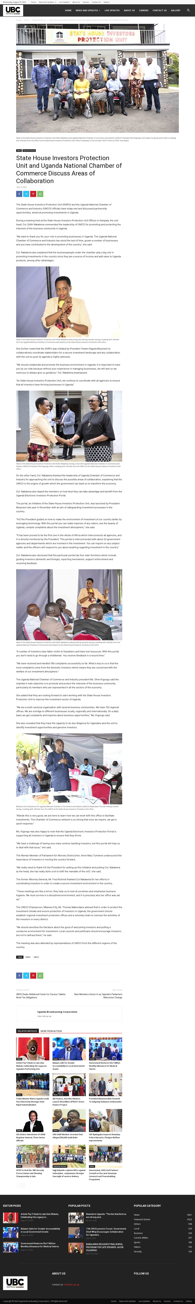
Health (92, 1059)
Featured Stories (39, 20)
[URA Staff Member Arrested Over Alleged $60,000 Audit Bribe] (69, 1120)
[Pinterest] (33, 194)
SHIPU (27, 957)
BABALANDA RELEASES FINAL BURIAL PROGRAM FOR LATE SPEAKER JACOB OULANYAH (104, 1247)
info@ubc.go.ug (71, 1284)
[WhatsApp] (40, 194)
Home (33, 2)
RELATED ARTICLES (27, 1031)
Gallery (107, 2)
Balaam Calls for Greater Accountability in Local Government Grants (69, 1066)
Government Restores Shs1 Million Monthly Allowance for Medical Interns (104, 1066)
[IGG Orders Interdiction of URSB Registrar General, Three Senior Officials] (32, 1120)
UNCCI (36, 957)
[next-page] (23, 1185)
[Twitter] (26, 194)
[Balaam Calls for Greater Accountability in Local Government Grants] (69, 1048)
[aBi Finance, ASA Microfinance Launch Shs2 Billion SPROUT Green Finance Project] (69, 1084)
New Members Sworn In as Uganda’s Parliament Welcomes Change (98, 996)
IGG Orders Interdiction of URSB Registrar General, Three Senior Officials (30, 1137)
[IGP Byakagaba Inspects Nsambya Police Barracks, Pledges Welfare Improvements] (105, 1120)
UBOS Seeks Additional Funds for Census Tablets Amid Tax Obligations (41, 996)
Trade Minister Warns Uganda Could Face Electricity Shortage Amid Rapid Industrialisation (32, 1102)
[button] (188, 10)
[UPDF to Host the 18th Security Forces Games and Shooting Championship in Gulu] (32, 1156)
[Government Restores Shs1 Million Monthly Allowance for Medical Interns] (105, 1048)
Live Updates (64, 2)
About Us (76, 2)
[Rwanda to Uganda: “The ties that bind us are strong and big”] (76, 1218)
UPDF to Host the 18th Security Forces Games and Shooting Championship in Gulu (30, 1173)
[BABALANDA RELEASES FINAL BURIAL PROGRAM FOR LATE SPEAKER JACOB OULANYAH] (76, 1248)
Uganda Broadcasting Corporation (57, 1011)
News (26, 20)
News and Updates (46, 2)
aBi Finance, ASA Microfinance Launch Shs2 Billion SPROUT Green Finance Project (68, 1102)
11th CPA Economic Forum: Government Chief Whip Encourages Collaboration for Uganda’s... (106, 1232)
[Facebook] (19, 194)
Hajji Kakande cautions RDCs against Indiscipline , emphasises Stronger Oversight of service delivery (69, 1173)
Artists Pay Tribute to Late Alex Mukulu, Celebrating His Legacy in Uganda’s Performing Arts (31, 1066)
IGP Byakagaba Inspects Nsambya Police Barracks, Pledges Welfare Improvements (104, 1137)
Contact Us (96, 2)
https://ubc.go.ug (44, 1016)
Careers (86, 2)
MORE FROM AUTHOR (51, 1031)
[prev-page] (18, 1185)
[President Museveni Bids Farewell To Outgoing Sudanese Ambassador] (105, 1084)
